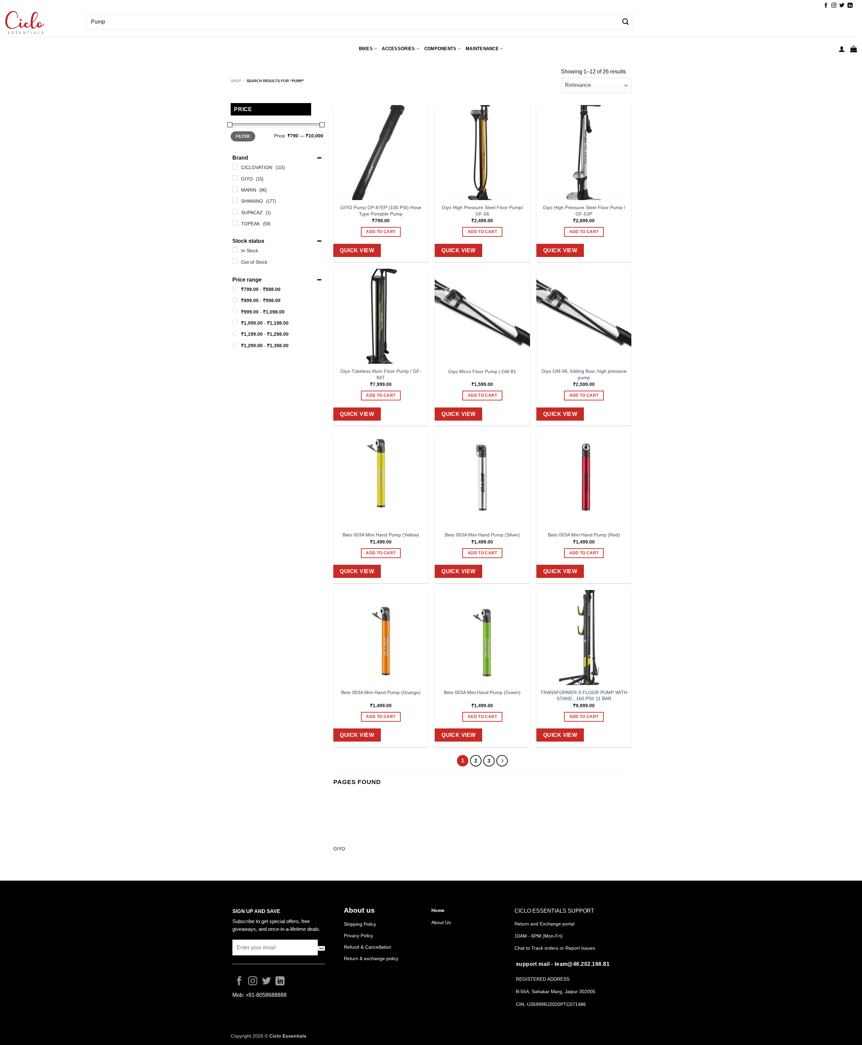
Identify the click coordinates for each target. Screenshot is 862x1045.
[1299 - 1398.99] (235, 344)
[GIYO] (235, 178)
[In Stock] (235, 250)
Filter (243, 136)
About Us (441, 922)
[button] (841, 48)
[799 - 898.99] (235, 288)
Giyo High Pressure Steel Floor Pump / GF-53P (584, 211)
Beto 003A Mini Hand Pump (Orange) (381, 692)
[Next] (502, 760)
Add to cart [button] (380, 232)
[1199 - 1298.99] (235, 333)
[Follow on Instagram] (833, 5)
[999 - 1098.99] (235, 311)
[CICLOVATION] (235, 166)
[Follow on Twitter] (841, 5)
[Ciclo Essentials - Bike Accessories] (40, 23)
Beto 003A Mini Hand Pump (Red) (584, 534)
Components (440, 48)
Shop (236, 81)
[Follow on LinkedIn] (850, 5)
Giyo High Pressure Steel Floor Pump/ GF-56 (482, 211)
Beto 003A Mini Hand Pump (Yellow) (380, 534)
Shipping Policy (360, 924)
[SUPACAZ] (235, 211)
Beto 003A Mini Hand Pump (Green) (482, 692)
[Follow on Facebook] (825, 5)
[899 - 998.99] (235, 299)
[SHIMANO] (235, 200)
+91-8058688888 (266, 995)
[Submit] (625, 22)
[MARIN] (235, 189)
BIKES (366, 48)
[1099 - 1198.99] (235, 322)
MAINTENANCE (482, 48)
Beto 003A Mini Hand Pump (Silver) (482, 534)
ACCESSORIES (398, 48)
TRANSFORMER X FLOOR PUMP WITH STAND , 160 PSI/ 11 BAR (583, 695)
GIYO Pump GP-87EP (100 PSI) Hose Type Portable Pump (380, 211)
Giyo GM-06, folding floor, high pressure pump (584, 374)
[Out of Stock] (235, 261)
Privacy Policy (358, 935)
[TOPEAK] (235, 223)
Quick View (357, 250)
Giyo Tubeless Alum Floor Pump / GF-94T (380, 374)
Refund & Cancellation (368, 947)
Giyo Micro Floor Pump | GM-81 (482, 371)
